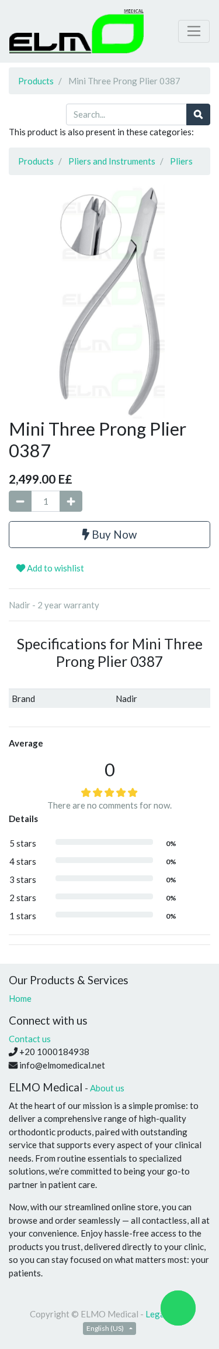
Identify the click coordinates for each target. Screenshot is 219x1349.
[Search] (198, 114)
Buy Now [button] (113, 534)
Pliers (181, 161)
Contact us (30, 1038)
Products (36, 81)
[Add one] (71, 501)
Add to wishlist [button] (54, 568)
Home (20, 998)
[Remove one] (20, 501)
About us (107, 1088)
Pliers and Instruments (111, 161)
